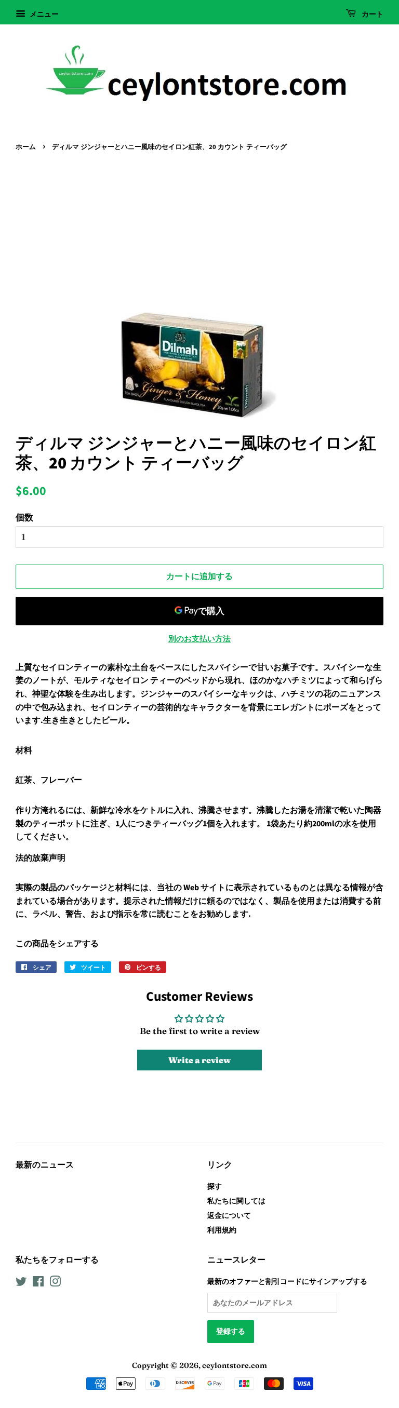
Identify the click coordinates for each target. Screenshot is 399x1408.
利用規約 (221, 1230)
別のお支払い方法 (199, 638)
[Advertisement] (199, 232)
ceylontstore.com (234, 1365)
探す (214, 1186)
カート (371, 14)
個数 (24, 517)
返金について (229, 1215)
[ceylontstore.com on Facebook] (38, 1283)
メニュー (43, 14)
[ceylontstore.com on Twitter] (21, 1283)
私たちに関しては (236, 1200)
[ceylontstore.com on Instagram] (55, 1283)
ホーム (26, 147)
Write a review (199, 1060)
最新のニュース (45, 1165)
